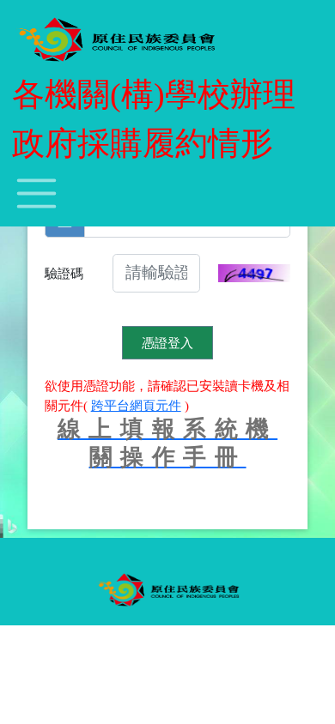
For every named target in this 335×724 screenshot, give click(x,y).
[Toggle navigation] (37, 194)
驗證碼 (64, 273)
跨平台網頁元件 (136, 405)
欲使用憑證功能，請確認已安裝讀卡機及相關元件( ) (167, 395)
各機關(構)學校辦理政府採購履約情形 (153, 119)
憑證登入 (167, 342)
